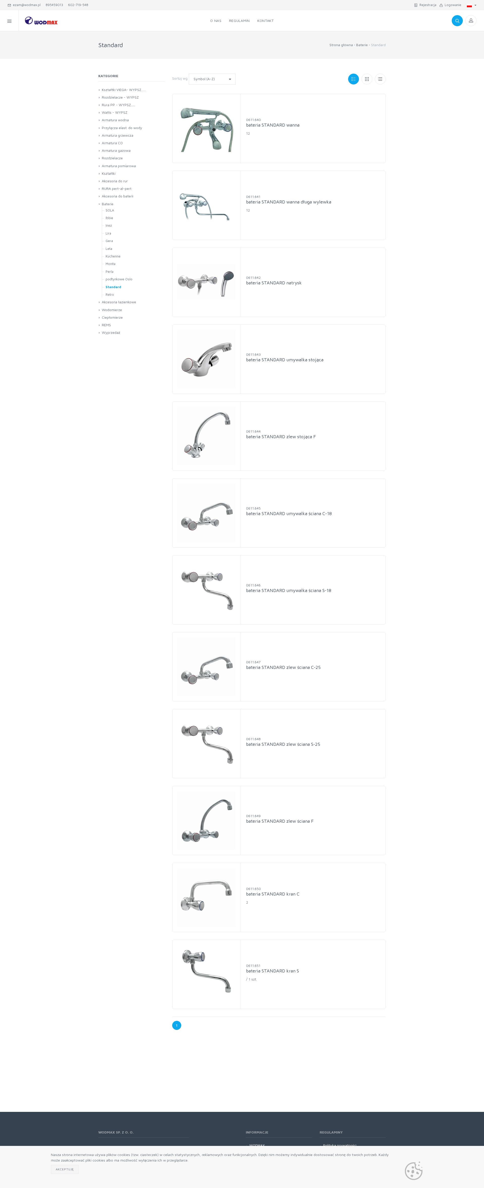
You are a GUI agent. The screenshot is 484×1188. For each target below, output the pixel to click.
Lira (108, 233)
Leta (109, 249)
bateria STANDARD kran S (272, 970)
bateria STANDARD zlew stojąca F (281, 436)
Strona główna (341, 45)
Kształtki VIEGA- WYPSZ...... (124, 89)
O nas (216, 20)
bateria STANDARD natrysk (274, 282)
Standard (113, 287)
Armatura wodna (115, 120)
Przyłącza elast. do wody (122, 128)
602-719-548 (78, 5)
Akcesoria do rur (115, 181)
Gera (109, 241)
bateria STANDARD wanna (272, 125)
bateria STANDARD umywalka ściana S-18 (288, 590)
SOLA (110, 210)
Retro (110, 294)
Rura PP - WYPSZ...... (118, 105)
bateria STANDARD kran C (272, 894)
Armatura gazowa (116, 150)
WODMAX (257, 1145)
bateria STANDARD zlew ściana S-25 (283, 744)
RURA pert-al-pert (116, 188)
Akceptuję (65, 1169)
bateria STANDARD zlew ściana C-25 (283, 667)
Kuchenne (113, 256)
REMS (106, 325)
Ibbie (109, 218)
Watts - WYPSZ (114, 112)
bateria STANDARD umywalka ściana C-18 (289, 513)
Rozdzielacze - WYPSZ (120, 97)
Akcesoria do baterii (117, 196)
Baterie (362, 45)
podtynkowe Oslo (119, 279)
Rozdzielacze (112, 158)
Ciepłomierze (112, 317)
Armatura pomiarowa (119, 166)
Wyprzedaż (111, 332)
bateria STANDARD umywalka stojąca (284, 359)
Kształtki (108, 173)
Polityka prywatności (339, 1145)
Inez (109, 225)
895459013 (54, 5)
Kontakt (265, 20)
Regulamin (239, 20)
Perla (109, 272)
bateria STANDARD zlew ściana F (280, 821)
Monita (110, 264)
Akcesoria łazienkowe (119, 302)
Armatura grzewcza (117, 135)
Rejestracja (426, 5)
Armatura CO (112, 143)
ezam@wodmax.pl (26, 5)
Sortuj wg (180, 78)
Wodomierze (112, 310)
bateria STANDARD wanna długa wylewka (288, 201)
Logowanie (452, 5)
